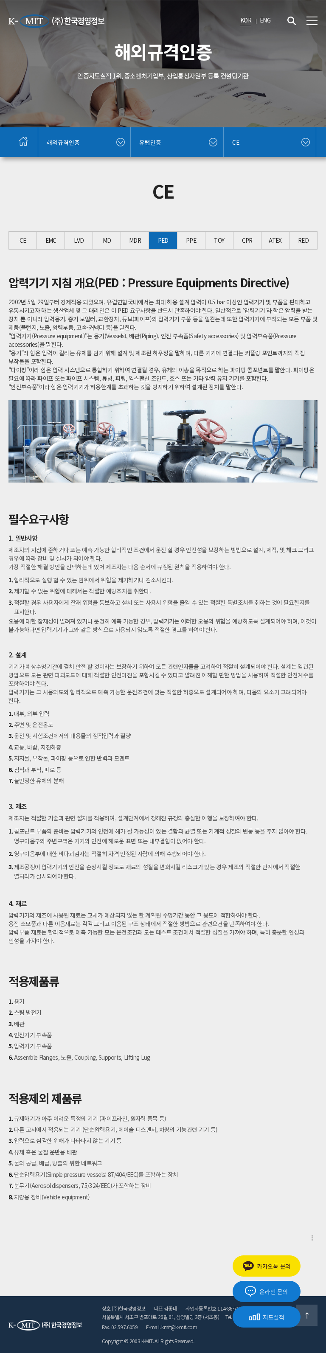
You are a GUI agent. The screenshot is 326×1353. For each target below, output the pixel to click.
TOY (219, 240)
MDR (135, 240)
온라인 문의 (273, 1291)
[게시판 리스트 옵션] (312, 1237)
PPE (191, 240)
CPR (247, 240)
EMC (50, 240)
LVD (79, 240)
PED (163, 240)
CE (23, 240)
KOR (245, 20)
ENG (265, 20)
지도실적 (273, 1317)
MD (107, 240)
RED (303, 240)
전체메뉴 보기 (312, 21)
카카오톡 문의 (274, 1266)
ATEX (275, 240)
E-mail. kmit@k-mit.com (171, 1327)
